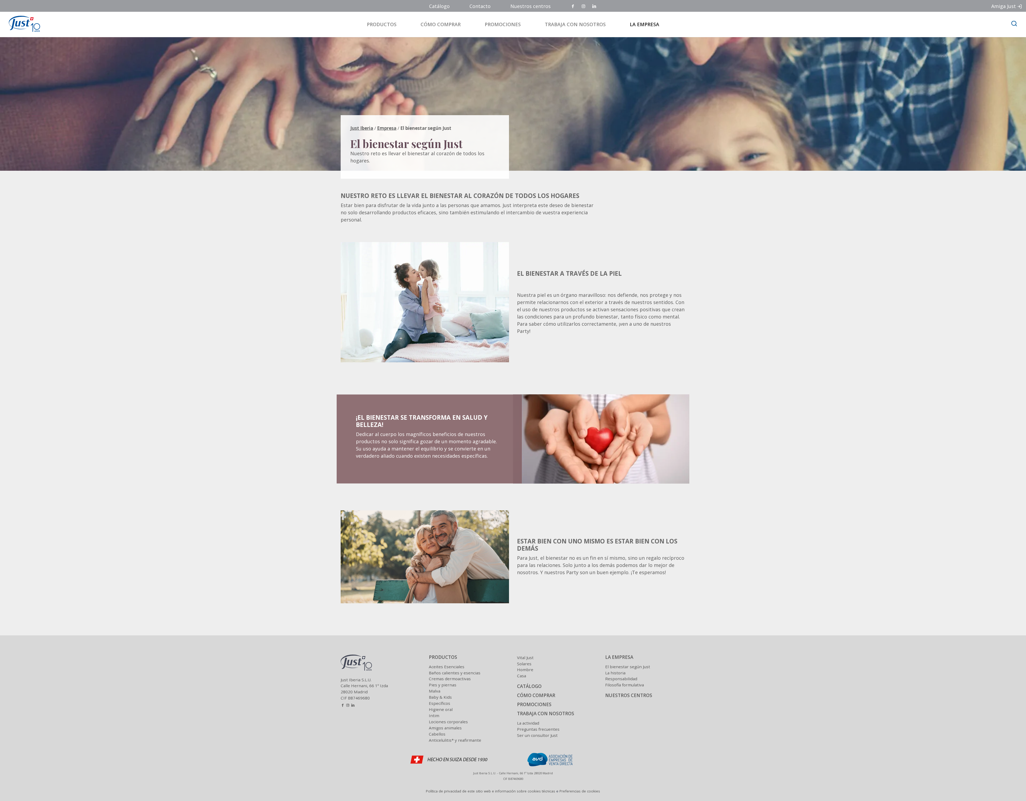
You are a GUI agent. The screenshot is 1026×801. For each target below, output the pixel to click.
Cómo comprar (441, 24)
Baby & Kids (440, 697)
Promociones (503, 24)
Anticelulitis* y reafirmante (455, 740)
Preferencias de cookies (579, 791)
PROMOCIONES (534, 704)
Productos (382, 24)
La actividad (528, 723)
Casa (521, 675)
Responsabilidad (621, 678)
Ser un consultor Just (537, 735)
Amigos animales (445, 727)
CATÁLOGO (529, 686)
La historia (615, 672)
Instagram (583, 6)
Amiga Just (1003, 6)
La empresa (644, 24)
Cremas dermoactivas (450, 678)
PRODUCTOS (443, 657)
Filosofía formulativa (624, 684)
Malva (434, 691)
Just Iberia (361, 128)
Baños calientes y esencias (454, 672)
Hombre (525, 669)
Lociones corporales (448, 721)
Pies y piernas (442, 684)
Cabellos (437, 734)
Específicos (439, 703)
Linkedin (594, 6)
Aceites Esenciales (446, 666)
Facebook (573, 6)
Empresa (387, 128)
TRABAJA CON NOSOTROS (545, 713)
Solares (524, 663)
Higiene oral (441, 709)
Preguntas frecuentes (538, 729)
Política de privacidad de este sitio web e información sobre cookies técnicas (490, 791)
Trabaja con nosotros (575, 24)
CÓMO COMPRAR (536, 695)
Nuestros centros (530, 6)
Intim (434, 715)
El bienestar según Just (627, 666)
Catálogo (439, 6)
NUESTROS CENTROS (628, 695)
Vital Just (525, 657)
